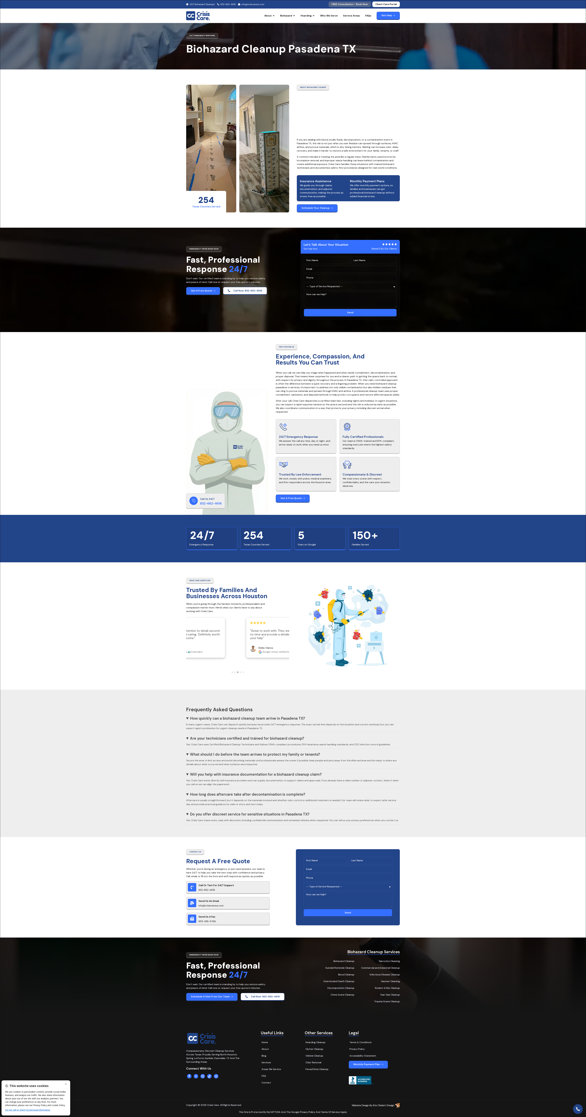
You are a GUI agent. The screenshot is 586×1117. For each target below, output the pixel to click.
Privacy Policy (307, 1112)
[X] (196, 1076)
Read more (268, 646)
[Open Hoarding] (313, 15)
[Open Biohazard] (294, 15)
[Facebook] (189, 1076)
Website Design (360, 1105)
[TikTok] (209, 1076)
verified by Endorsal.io (242, 660)
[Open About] (273, 15)
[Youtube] (216, 1076)
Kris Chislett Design (383, 1105)
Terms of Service (330, 1112)
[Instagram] (202, 1076)
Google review (220, 660)
